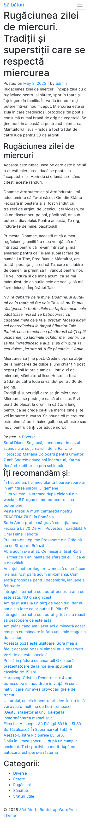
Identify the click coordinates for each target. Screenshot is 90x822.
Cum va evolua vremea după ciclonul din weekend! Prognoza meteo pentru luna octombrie (41, 499)
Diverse (29, 436)
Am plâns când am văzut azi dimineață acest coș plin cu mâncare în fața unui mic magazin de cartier (45, 632)
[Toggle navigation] (79, 5)
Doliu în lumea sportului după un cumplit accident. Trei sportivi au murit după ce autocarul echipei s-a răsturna (40, 746)
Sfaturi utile (23, 796)
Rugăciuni (22, 784)
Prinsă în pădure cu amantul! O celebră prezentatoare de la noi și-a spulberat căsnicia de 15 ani (39, 666)
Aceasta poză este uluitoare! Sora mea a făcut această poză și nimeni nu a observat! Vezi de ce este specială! (43, 649)
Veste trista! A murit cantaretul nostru (38, 511)
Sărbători (14, 5)
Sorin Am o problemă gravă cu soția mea (41, 522)
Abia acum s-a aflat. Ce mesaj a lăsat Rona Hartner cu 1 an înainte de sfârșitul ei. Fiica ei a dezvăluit (44, 557)
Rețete (19, 779)
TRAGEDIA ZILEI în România (29, 516)
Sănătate (21, 790)
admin (61, 83)
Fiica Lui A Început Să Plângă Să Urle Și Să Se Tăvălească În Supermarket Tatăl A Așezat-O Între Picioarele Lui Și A (42, 729)
